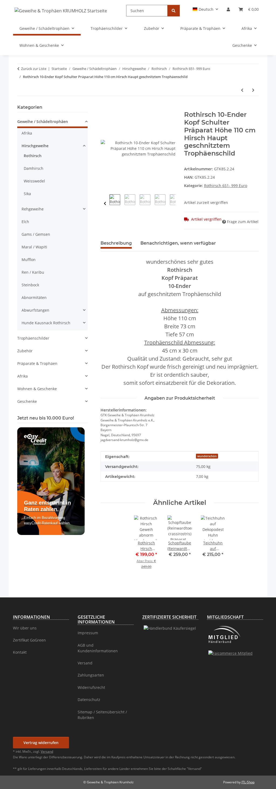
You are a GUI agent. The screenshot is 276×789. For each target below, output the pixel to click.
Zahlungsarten (91, 675)
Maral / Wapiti (34, 246)
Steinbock (30, 284)
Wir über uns (25, 628)
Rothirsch (33, 155)
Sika (27, 193)
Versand (85, 662)
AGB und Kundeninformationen (98, 648)
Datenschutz (89, 699)
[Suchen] (173, 10)
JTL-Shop (248, 782)
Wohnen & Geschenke (37, 388)
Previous (105, 203)
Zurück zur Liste (33, 68)
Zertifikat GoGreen (29, 640)
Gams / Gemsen (36, 234)
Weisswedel (34, 181)
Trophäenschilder (33, 338)
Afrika (27, 133)
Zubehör (25, 350)
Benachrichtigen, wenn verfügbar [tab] (178, 243)
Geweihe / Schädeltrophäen (42, 121)
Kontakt (20, 652)
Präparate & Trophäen (37, 363)
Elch (25, 221)
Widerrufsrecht (91, 687)
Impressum (88, 632)
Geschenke (27, 401)
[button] (205, 9)
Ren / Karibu (33, 272)
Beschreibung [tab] (116, 243)
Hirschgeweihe (35, 145)
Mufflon (29, 259)
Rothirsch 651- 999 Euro (225, 185)
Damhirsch (33, 168)
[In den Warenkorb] (105, 108)
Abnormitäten (34, 297)
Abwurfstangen (35, 310)
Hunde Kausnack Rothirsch (46, 322)
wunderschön (207, 456)
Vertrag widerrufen (40, 742)
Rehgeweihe (33, 209)
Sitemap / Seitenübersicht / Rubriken (102, 714)
